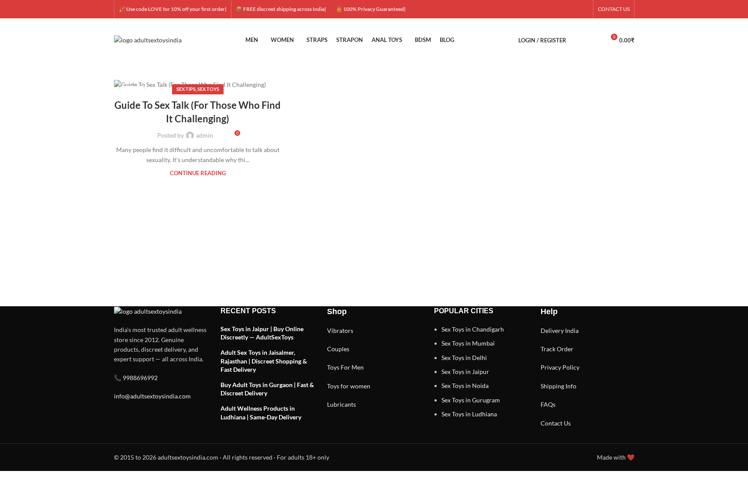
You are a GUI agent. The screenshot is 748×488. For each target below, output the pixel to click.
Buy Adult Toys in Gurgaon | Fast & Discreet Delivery (267, 389)
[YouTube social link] (573, 9)
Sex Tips (186, 89)
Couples (338, 349)
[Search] (578, 40)
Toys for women (348, 386)
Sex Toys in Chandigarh (472, 329)
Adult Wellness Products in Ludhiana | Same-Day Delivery (261, 413)
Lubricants (341, 404)
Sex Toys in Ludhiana (469, 414)
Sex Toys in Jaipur (465, 371)
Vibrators (340, 330)
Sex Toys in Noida (465, 385)
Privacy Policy (560, 367)
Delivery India (560, 330)
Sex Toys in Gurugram (470, 400)
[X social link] (552, 9)
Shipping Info (558, 386)
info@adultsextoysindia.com (152, 396)
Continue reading (198, 173)
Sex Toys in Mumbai (468, 343)
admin (204, 135)
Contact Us (556, 423)
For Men (352, 367)
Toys (333, 367)
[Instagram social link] (562, 9)
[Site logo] (148, 39)
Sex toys (208, 89)
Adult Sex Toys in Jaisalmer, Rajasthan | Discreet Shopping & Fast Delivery (264, 361)
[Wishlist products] (594, 40)
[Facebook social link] (541, 9)
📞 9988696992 (136, 377)
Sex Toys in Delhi (464, 357)
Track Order (557, 349)
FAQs (548, 404)
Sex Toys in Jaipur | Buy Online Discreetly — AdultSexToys (262, 333)
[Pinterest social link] (583, 9)
